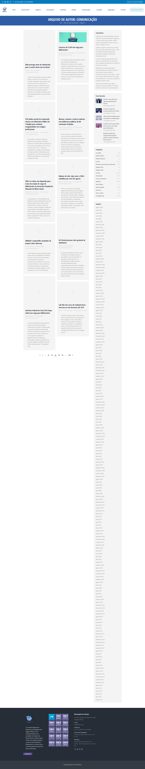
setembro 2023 (100, 307)
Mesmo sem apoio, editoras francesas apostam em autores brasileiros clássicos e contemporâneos (107, 86)
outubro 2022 (100, 339)
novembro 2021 (100, 370)
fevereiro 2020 (100, 428)
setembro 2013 (100, 648)
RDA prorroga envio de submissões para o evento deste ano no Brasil (38, 65)
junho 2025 (99, 247)
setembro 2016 (100, 545)
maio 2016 (99, 556)
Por (35, 70)
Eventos (27, 70)
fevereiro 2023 (100, 327)
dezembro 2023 (100, 299)
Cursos (27, 246)
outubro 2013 (100, 645)
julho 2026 (99, 210)
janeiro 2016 (99, 568)
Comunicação (87, 19)
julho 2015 (99, 585)
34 (59, 355)
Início (61, 23)
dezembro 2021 (100, 367)
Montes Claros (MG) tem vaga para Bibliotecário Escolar (110, 101)
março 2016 (99, 562)
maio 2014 (99, 625)
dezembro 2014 (100, 605)
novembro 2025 (100, 233)
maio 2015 (99, 591)
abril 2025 (98, 253)
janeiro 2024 (99, 296)
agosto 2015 (99, 582)
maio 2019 (99, 453)
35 (62, 355)
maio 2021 (99, 388)
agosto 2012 (99, 685)
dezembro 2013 (100, 639)
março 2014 (99, 631)
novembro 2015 (100, 574)
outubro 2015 (100, 576)
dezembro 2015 (100, 571)
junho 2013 (99, 657)
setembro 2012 (100, 682)
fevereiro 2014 (100, 634)
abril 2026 (98, 219)
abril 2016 (98, 559)
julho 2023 (99, 313)
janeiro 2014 (99, 637)
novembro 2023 (100, 302)
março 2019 (99, 459)
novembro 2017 (100, 505)
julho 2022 (99, 347)
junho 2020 (99, 416)
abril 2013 (98, 662)
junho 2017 (99, 519)
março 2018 (99, 493)
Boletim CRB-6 (62, 53)
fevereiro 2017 (100, 531)
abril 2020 (98, 422)
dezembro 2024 (100, 264)
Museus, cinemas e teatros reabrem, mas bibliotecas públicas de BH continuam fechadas (72, 121)
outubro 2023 (100, 305)
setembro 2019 (100, 442)
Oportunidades (71, 53)
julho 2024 (99, 279)
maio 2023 (99, 319)
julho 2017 (99, 516)
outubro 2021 (100, 373)
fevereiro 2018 (100, 496)
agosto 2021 (99, 379)
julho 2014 (99, 619)
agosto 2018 (99, 479)
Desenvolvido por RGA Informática (72, 764)
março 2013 (99, 665)
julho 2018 (99, 482)
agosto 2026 (99, 207)
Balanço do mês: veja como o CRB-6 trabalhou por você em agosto (71, 177)
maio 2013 (99, 659)
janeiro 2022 (99, 365)
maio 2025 (99, 250)
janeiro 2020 (99, 430)
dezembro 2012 (100, 674)
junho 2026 (99, 213)
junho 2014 (99, 622)
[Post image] (99, 101)
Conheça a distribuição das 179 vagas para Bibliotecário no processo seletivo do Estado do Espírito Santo (108, 79)
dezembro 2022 (100, 333)
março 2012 (99, 699)
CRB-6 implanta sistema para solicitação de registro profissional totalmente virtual (105, 54)
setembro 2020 (100, 410)
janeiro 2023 (99, 330)
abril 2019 (98, 456)
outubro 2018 (100, 473)
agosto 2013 (99, 651)
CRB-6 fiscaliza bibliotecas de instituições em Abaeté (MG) (111, 117)
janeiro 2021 (99, 399)
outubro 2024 (100, 270)
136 (69, 355)
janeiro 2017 (99, 533)
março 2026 (99, 222)
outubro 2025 (100, 236)
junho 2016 (99, 554)
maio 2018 (99, 488)
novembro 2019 (100, 436)
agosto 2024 (99, 276)
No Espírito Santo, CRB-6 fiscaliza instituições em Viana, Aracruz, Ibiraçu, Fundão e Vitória (107, 43)
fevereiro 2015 (100, 599)
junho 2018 (99, 485)
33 (55, 355)
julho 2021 (99, 382)
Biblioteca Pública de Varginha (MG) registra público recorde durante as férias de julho (111, 137)
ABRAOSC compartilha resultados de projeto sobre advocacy (38, 242)
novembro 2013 (100, 642)
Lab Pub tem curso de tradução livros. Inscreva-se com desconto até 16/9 (72, 306)
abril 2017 (98, 525)
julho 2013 (99, 654)
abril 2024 (98, 287)
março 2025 (99, 256)
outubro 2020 (100, 408)
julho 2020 (99, 413)
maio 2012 (99, 694)
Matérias (69, 127)
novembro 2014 (100, 608)
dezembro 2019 (100, 433)
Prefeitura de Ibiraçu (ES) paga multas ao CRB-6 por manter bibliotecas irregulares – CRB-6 (107, 38)
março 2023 (99, 325)
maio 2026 (99, 216)
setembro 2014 (100, 614)
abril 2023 (98, 322)
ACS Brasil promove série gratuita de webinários (72, 241)
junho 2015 (99, 588)
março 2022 (99, 359)
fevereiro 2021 (100, 396)
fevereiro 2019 (100, 462)
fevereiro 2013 (100, 668)
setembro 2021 (100, 376)
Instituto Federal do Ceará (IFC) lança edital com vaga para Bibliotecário (38, 311)
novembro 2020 (100, 405)
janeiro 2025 (99, 262)
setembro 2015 (100, 579)
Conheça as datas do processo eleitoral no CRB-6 (111, 110)
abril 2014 (98, 628)
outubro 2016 (100, 542)
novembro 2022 (100, 336)
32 (52, 355)
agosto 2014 (99, 616)
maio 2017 (99, 522)
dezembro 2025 (100, 230)
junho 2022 (99, 350)
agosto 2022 (99, 345)
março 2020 (99, 425)
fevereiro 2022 (100, 362)
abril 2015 (98, 594)
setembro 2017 (100, 511)
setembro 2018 (100, 476)
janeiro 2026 (99, 227)
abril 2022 (98, 356)
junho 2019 (99, 450)
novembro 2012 (100, 677)
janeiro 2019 (99, 465)
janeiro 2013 (99, 671)
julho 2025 (99, 244)
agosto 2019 (99, 445)
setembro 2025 (100, 239)
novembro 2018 (100, 471)
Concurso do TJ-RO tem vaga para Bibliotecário (71, 48)
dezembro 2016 (100, 536)
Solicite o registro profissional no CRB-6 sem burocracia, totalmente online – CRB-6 (107, 50)
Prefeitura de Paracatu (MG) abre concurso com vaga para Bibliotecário (111, 126)
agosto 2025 (99, 242)
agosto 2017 (99, 513)
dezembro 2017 (100, 502)
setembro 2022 (100, 342)
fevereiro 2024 (100, 293)
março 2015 (99, 596)
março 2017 (99, 528)
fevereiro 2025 (100, 259)
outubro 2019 (100, 439)
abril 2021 (98, 390)
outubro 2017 (100, 508)
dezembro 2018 (100, 468)
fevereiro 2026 (100, 224)
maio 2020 (99, 419)
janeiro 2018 (99, 499)
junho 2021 (99, 385)
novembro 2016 (100, 539)
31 (48, 355)
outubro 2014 (100, 611)
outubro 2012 (100, 679)
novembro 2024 (100, 267)
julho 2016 (99, 551)
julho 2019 (99, 448)
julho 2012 (99, 688)
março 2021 (99, 393)
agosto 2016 (99, 548)
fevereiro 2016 (100, 565)
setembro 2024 (100, 273)
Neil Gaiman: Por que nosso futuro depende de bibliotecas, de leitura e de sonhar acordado (108, 63)
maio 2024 (99, 285)
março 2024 (99, 290)
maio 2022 (99, 353)
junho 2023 (99, 316)
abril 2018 (98, 491)
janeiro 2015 (99, 602)
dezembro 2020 (100, 402)
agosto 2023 (99, 310)
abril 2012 (98, 697)
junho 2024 (99, 282)
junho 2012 (99, 691)
